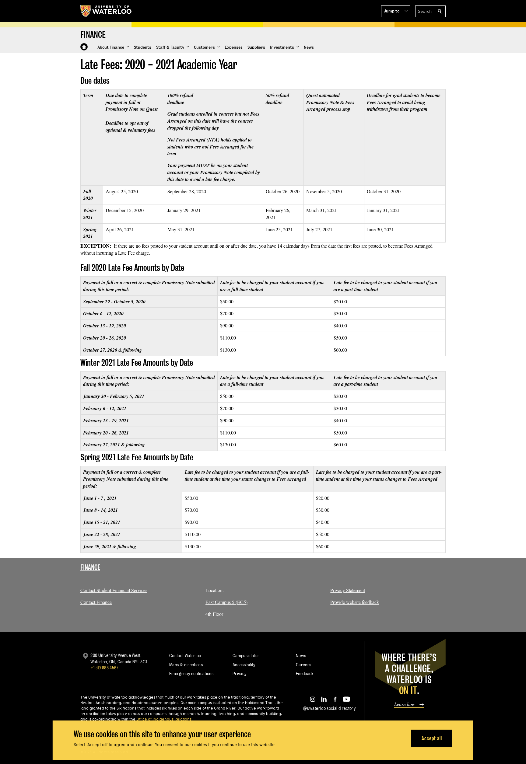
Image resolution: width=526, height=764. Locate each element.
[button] (395, 11)
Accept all (432, 738)
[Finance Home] (84, 47)
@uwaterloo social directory (329, 708)
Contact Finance (96, 602)
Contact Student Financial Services (113, 590)
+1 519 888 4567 (104, 667)
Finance (90, 567)
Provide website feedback (354, 602)
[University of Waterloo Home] (106, 11)
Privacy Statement (347, 590)
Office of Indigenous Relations (163, 719)
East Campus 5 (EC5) (226, 602)
